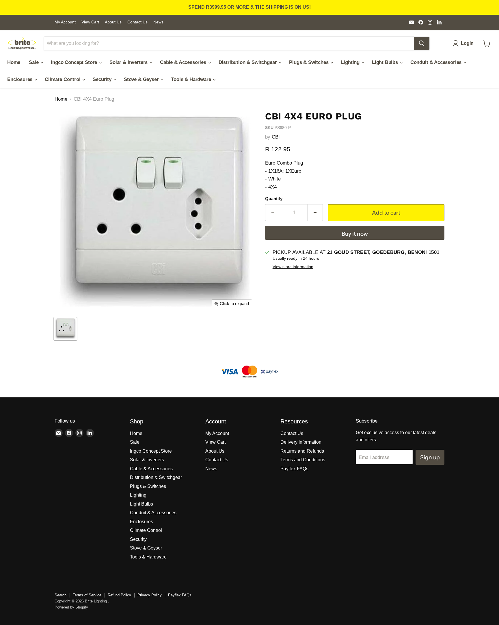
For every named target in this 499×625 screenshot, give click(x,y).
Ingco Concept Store (74, 62)
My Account (65, 22)
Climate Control (63, 79)
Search (60, 595)
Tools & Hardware (191, 79)
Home (13, 62)
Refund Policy (119, 595)
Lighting (351, 62)
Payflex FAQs (294, 468)
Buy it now (355, 233)
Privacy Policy (149, 595)
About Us (113, 22)
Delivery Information (300, 442)
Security (103, 79)
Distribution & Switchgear (248, 62)
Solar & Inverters (129, 62)
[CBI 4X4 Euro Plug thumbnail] (65, 328)
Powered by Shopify (71, 607)
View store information (293, 267)
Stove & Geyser (142, 79)
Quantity (273, 198)
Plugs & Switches (309, 62)
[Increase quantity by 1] (315, 212)
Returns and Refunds (302, 451)
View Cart (90, 22)
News (158, 22)
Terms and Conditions (302, 459)
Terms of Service (87, 595)
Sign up (430, 457)
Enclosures (20, 79)
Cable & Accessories (184, 62)
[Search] (421, 43)
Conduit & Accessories (436, 62)
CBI (276, 137)
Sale (34, 62)
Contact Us (137, 22)
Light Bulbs (385, 62)
